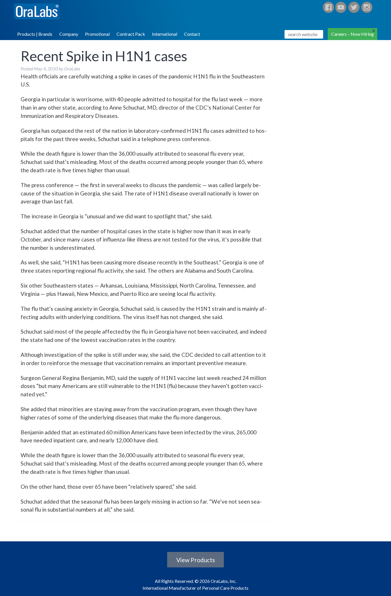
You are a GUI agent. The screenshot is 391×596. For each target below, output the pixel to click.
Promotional (97, 34)
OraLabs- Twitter (354, 7)
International (164, 34)
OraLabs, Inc (40, 12)
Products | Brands (34, 34)
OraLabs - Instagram (367, 7)
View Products (195, 559)
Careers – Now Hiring (352, 34)
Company (68, 34)
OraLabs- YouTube (341, 7)
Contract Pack (130, 34)
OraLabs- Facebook (328, 7)
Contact (192, 34)
